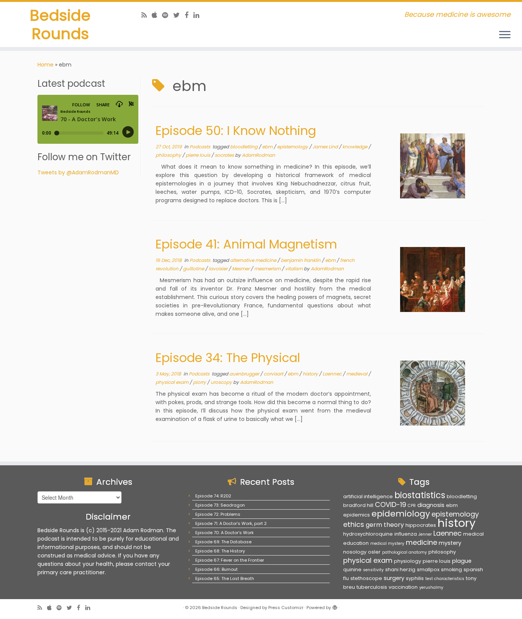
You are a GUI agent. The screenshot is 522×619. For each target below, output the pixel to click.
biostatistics (419, 495)
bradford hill (358, 505)
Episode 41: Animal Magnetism (246, 244)
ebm (268, 146)
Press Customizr (285, 607)
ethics (353, 524)
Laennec (333, 373)
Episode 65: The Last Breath (224, 578)
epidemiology (400, 514)
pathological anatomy (404, 552)
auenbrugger (244, 373)
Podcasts (200, 146)
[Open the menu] (505, 35)
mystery (450, 543)
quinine (352, 569)
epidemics (356, 515)
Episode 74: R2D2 (213, 496)
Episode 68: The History (220, 551)
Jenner (425, 534)
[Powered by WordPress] (334, 606)
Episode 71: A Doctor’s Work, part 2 (231, 523)
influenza (405, 534)
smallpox (428, 569)
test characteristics (444, 579)
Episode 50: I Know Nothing (236, 130)
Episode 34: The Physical (228, 357)
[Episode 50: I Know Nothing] (432, 166)
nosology (354, 552)
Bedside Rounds (60, 24)
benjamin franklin (301, 260)
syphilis (415, 578)
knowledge (355, 146)
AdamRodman (258, 155)
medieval (357, 373)
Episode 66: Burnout (216, 569)
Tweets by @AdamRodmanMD (78, 172)
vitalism (294, 268)
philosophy (169, 155)
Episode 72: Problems (217, 514)
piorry (200, 382)
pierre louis (198, 155)
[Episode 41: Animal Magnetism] (432, 279)
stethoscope (366, 578)
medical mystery (387, 543)
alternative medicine (253, 260)
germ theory (385, 524)
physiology (407, 561)
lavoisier (219, 268)
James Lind (326, 146)
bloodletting (244, 146)
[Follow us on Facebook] (189, 15)
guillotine (194, 268)
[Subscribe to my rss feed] (146, 15)
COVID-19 (390, 504)
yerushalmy (431, 587)
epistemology (293, 146)
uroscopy (222, 382)
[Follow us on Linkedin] (198, 15)
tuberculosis (372, 587)
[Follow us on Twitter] (179, 15)
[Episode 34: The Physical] (432, 393)
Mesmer (241, 268)
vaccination (403, 587)
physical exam (173, 382)
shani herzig (400, 569)
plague (462, 561)
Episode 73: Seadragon (220, 505)
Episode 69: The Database (223, 542)
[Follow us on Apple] (157, 15)
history (311, 373)
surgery (394, 578)
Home (45, 64)
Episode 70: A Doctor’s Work (224, 533)
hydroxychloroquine (368, 534)
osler (374, 552)
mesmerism (268, 268)
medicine (421, 542)
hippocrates (420, 525)
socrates (225, 155)
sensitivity (373, 570)
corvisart (274, 373)
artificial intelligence (368, 496)
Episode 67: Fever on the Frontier (229, 560)
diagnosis (430, 505)
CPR (412, 506)
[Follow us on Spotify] (167, 15)
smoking (451, 569)
